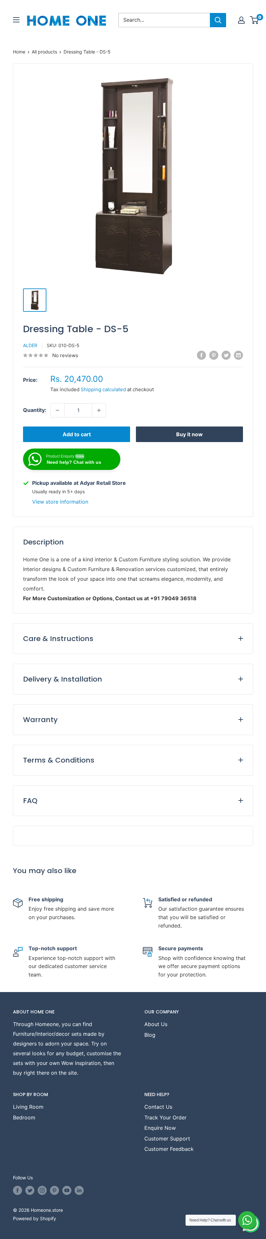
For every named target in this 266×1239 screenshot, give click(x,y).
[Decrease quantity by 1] (57, 410)
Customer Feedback (169, 1149)
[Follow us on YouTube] (66, 1190)
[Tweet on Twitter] (226, 355)
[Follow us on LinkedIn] (79, 1190)
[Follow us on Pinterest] (54, 1190)
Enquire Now (160, 1128)
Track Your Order (165, 1117)
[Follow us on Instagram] (42, 1190)
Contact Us (158, 1107)
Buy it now (189, 434)
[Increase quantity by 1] (99, 410)
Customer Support (167, 1138)
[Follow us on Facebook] (17, 1190)
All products (44, 51)
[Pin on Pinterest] (213, 355)
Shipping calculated (103, 389)
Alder (30, 345)
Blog (149, 1035)
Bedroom (24, 1117)
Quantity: (34, 410)
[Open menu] (16, 19)
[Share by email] (238, 355)
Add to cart (77, 434)
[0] (254, 20)
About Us (155, 1024)
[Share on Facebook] (201, 355)
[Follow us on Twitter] (29, 1190)
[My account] (241, 20)
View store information (60, 501)
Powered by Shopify (34, 1218)
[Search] (218, 20)
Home (19, 51)
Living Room (28, 1107)
